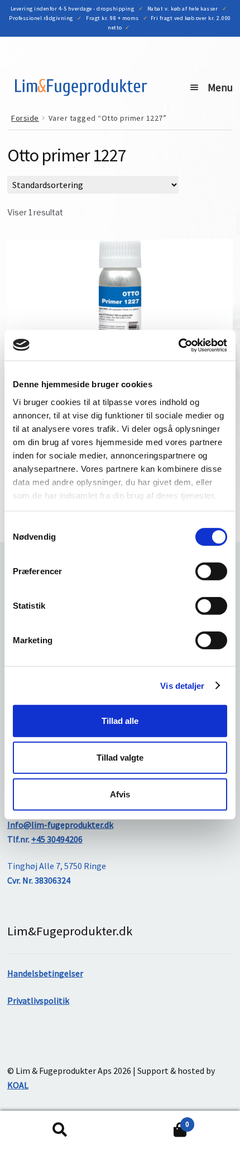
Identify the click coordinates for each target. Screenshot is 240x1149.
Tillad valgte (120, 757)
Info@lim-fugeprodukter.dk (60, 824)
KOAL (17, 1085)
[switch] (211, 571)
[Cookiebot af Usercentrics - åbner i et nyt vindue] (178, 345)
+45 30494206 (57, 839)
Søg (60, 1130)
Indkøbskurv (154, 1120)
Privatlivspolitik (38, 1000)
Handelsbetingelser (45, 973)
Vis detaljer (182, 685)
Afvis (120, 793)
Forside (25, 118)
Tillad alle (120, 721)
